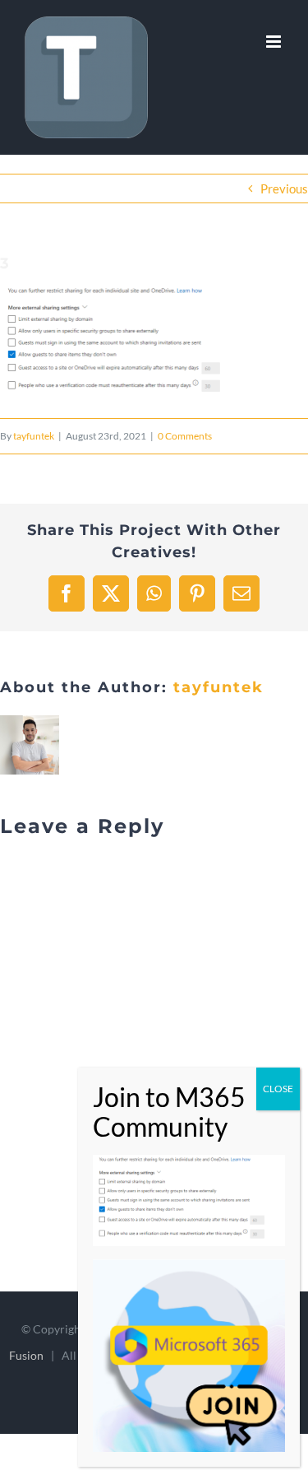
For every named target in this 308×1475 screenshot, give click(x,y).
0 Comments (185, 436)
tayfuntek (33, 436)
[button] (123, 343)
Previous (284, 188)
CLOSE (278, 1088)
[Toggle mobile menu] (274, 41)
